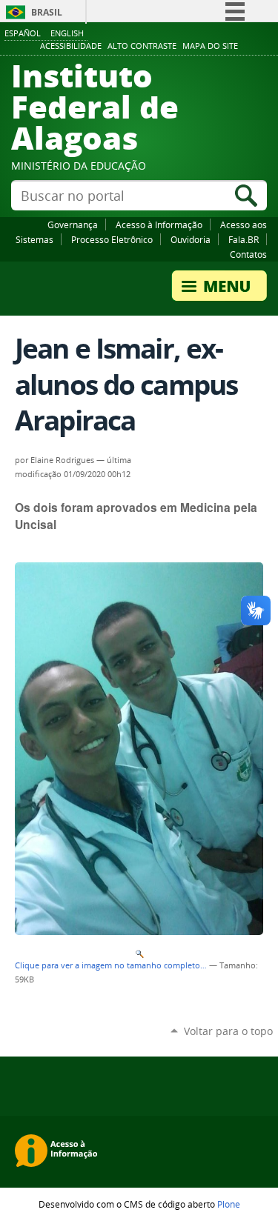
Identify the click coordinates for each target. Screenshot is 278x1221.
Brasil (46, 12)
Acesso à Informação (159, 224)
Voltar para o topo (228, 1031)
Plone (228, 1204)
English (67, 33)
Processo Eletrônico (112, 239)
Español (22, 33)
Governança (72, 224)
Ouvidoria (191, 239)
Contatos (248, 254)
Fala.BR (243, 239)
